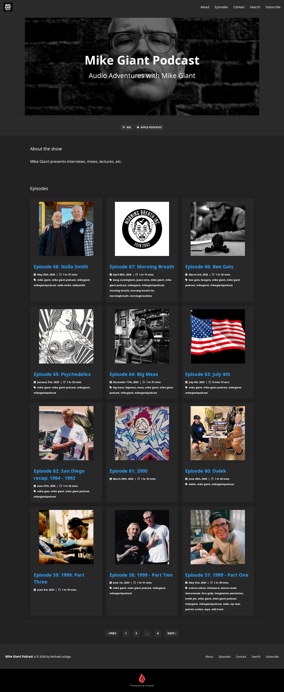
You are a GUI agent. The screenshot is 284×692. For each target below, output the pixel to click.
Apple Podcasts (151, 127)
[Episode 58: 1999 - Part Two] (142, 537)
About (205, 7)
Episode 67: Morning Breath (142, 266)
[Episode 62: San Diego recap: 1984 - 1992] (66, 433)
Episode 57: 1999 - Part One (216, 575)
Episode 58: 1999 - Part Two (141, 575)
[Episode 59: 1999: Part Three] (66, 537)
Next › (172, 633)
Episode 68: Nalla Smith (61, 266)
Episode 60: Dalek (205, 471)
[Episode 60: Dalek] (218, 433)
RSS (129, 127)
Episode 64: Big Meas (134, 374)
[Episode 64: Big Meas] (142, 336)
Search (255, 7)
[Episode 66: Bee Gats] (218, 229)
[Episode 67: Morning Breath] (142, 229)
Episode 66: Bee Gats (209, 266)
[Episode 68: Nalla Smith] (66, 229)
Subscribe (273, 7)
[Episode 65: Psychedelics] (66, 336)
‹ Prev (112, 633)
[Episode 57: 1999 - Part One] (218, 537)
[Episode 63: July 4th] (218, 336)
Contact (239, 7)
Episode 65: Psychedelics (62, 374)
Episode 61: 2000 (129, 471)
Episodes (221, 7)
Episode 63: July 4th (207, 374)
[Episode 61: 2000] (142, 433)
